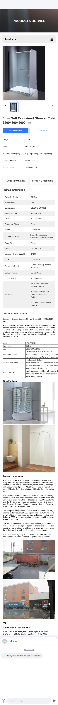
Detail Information (16, 181)
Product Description (42, 181)
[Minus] (54, 641)
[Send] (54, 701)
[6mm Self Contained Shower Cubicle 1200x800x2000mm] (24, 73)
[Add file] (3, 701)
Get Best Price (15, 130)
